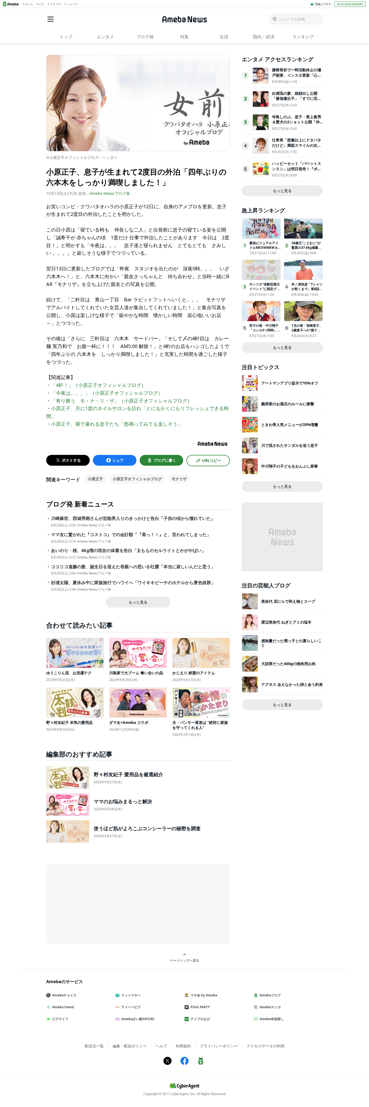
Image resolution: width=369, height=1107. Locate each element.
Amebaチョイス (64, 995)
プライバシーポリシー (219, 1045)
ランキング (303, 37)
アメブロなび (200, 1019)
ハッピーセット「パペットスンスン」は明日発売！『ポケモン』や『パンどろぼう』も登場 (296, 171)
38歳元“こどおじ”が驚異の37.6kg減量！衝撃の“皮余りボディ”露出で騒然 (306, 250)
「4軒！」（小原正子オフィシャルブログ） (98, 385)
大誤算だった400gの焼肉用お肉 (288, 663)
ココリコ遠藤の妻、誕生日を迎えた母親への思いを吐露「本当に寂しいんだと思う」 (133, 567)
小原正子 (95, 478)
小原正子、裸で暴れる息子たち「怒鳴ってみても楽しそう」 (116, 424)
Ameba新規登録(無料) (350, 4)
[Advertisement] (94, 903)
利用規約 (183, 1045)
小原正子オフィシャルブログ (137, 478)
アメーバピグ (131, 1007)
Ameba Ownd (63, 1007)
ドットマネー (131, 995)
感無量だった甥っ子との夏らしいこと (291, 643)
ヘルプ (161, 1045)
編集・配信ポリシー (130, 1045)
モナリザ (179, 478)
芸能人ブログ (323, 4)
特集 (184, 37)
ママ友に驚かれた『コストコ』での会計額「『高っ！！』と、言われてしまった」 (131, 534)
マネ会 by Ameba (203, 995)
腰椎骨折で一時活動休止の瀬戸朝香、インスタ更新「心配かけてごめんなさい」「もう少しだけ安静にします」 (296, 77)
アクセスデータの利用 (265, 1045)
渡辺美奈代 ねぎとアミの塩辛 (286, 622)
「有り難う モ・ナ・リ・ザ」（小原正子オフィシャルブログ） (121, 400)
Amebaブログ (270, 995)
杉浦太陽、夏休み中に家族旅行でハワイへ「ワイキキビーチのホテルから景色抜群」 (133, 582)
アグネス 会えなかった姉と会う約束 (292, 684)
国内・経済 (263, 37)
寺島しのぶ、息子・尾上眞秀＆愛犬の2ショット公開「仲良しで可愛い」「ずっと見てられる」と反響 (296, 124)
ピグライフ (60, 1019)
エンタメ (105, 37)
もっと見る (138, 602)
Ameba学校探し (272, 1019)
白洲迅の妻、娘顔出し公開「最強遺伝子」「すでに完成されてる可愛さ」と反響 (296, 98)
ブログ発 (145, 37)
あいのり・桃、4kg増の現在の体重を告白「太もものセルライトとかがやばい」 (128, 550)
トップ (65, 37)
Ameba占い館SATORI (137, 1019)
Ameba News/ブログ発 (110, 193)
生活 (224, 37)
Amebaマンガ (270, 1007)
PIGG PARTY (200, 1007)
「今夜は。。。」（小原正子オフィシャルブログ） (107, 393)
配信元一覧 (94, 1045)
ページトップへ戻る (184, 960)
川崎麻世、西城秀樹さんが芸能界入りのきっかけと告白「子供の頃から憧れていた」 (133, 518)
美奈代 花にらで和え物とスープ (288, 601)
